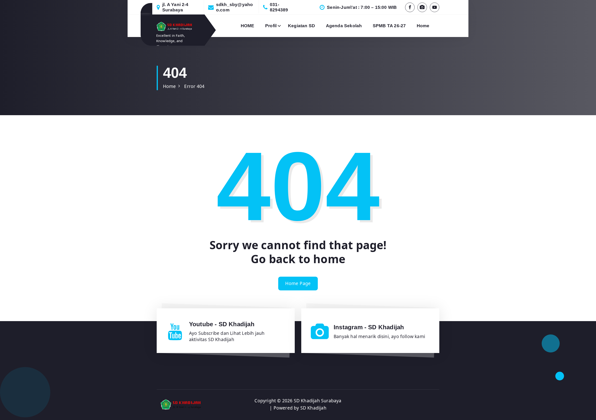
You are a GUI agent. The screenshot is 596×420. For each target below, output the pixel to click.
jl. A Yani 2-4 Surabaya (175, 7)
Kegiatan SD (301, 25)
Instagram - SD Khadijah (369, 327)
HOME (247, 25)
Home (423, 25)
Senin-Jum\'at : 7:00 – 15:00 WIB (362, 7)
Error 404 (194, 86)
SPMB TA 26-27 (389, 25)
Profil (271, 25)
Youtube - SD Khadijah (221, 324)
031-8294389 (279, 7)
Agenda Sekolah (344, 25)
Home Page (298, 283)
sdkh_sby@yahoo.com (234, 7)
